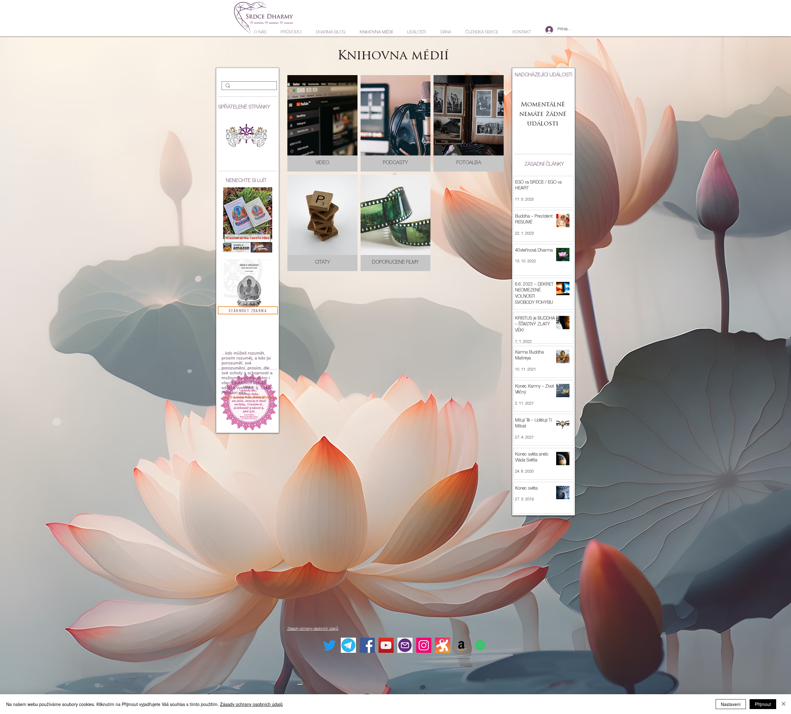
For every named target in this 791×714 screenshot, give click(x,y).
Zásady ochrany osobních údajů (251, 704)
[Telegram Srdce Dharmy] (348, 645)
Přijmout (763, 704)
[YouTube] (386, 645)
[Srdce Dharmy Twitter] (329, 645)
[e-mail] (404, 645)
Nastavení (731, 704)
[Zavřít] (783, 704)
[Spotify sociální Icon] (480, 645)
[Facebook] (367, 645)
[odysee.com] (442, 645)
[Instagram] (423, 645)
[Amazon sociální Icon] (461, 645)
